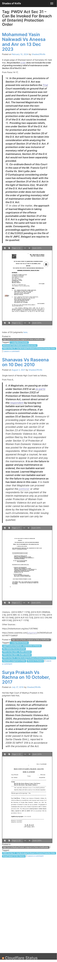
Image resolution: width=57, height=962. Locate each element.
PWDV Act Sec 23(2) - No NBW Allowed (17, 652)
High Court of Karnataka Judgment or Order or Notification (23, 339)
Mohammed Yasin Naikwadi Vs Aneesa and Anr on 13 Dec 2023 (23, 42)
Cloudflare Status (21, 958)
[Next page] (9, 248)
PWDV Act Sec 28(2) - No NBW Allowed (17, 655)
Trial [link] (45, 85)
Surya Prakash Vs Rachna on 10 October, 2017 (26, 677)
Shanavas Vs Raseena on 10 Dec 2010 (25, 362)
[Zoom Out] (25, 248)
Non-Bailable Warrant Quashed (14, 649)
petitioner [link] (24, 488)
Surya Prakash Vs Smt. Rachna (14, 856)
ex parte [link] (40, 389)
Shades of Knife (11, 3)
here (25, 332)
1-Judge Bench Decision (19, 342)
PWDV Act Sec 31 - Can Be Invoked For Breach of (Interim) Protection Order (29, 348)
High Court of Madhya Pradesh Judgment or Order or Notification (25, 847)
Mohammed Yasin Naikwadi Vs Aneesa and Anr (19, 345)
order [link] (23, 62)
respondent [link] (17, 402)
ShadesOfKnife (38, 54)
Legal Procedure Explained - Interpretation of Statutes (22, 646)
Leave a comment (11, 351)
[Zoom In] (29, 248)
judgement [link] (32, 633)
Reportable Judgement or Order (14, 661)
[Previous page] (5, 248)
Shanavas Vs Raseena (35, 661)
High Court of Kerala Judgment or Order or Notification (31, 640)
